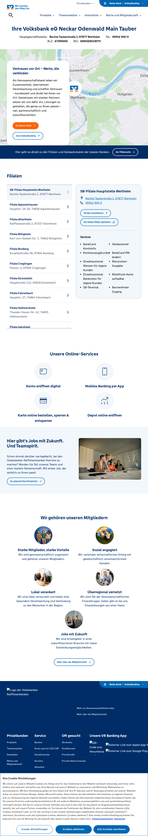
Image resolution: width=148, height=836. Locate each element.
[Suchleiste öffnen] (11, 15)
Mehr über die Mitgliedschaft (72, 662)
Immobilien (12, 754)
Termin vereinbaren (93, 213)
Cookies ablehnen (73, 829)
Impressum (119, 818)
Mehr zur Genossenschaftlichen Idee (95, 708)
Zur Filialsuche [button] (123, 152)
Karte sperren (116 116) (46, 748)
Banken (38, 742)
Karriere (38, 761)
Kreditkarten (68, 748)
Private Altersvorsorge (74, 761)
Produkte (12, 742)
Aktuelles (39, 767)
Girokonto (67, 742)
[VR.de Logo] (22, 7)
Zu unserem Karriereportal (23, 481)
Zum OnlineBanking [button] (26, 135)
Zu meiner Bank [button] (23, 125)
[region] (74, 804)
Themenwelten (14, 748)
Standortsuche (42, 754)
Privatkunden (84, 3)
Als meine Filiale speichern (97, 222)
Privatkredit (68, 754)
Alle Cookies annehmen (111, 829)
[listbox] (39, 256)
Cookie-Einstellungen (34, 829)
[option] (39, 192)
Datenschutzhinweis (102, 818)
